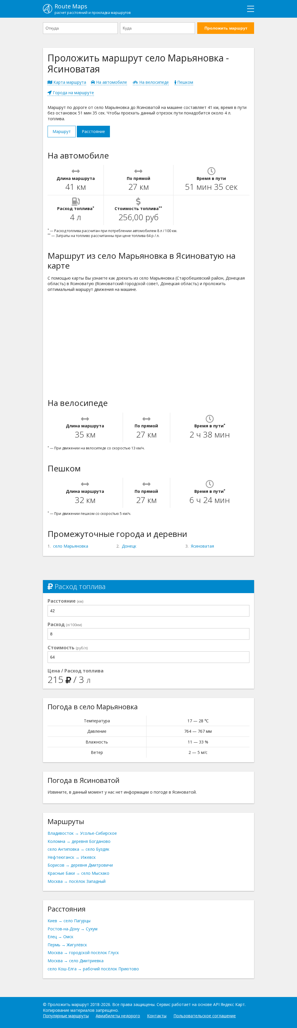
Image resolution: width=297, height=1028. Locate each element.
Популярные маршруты (66, 1015)
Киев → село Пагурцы (69, 920)
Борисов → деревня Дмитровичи (80, 865)
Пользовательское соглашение (204, 1015)
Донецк (129, 546)
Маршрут (61, 131)
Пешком (184, 82)
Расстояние (93, 131)
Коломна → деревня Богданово (79, 841)
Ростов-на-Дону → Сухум (72, 929)
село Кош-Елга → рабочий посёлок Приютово (93, 969)
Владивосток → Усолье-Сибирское (82, 833)
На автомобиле (111, 82)
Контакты (156, 1015)
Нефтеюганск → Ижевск (72, 857)
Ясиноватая (202, 546)
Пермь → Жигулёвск (67, 944)
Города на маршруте (73, 92)
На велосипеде (153, 82)
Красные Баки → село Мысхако (78, 873)
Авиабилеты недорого (118, 1015)
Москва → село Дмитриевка (76, 960)
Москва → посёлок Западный (77, 881)
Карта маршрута (69, 82)
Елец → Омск (60, 936)
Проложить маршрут (225, 28)
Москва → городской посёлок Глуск (83, 952)
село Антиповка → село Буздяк (78, 849)
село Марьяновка (70, 546)
